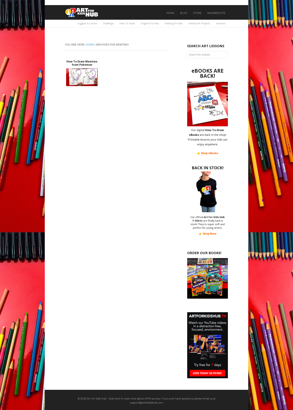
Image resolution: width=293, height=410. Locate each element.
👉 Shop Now (207, 233)
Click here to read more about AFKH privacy (135, 398)
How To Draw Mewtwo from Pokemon (81, 63)
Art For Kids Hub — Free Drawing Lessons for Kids (82, 12)
